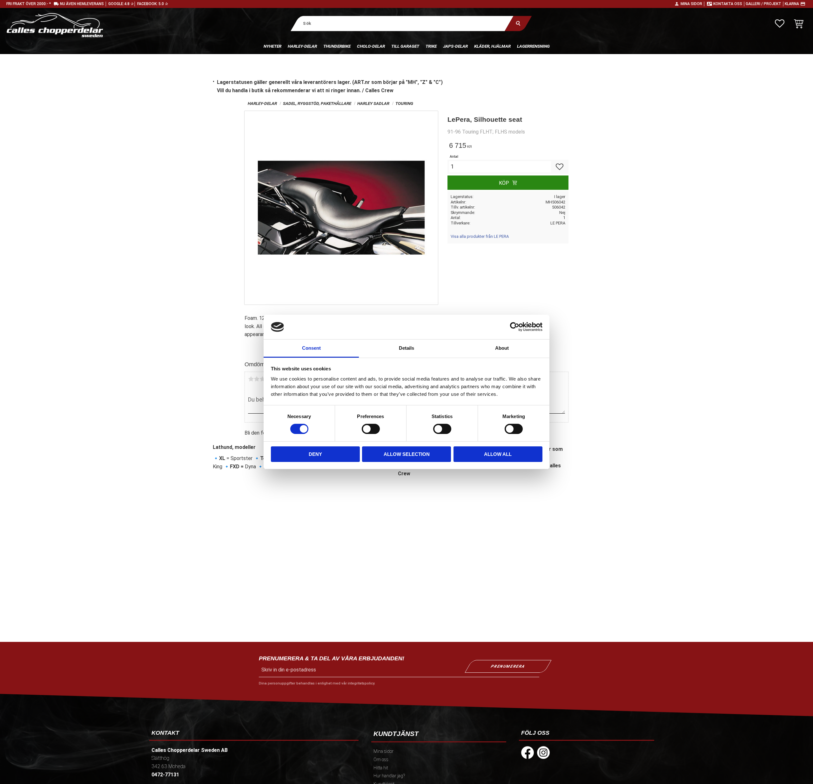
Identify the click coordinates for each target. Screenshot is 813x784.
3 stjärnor (262, 379)
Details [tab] (406, 348)
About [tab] (502, 348)
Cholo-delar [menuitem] (371, 46)
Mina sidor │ (693, 4)
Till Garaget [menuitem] (405, 46)
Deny (315, 454)
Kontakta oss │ (729, 4)
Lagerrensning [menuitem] (533, 46)
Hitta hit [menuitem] (380, 768)
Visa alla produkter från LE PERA (480, 236)
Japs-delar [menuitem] (455, 46)
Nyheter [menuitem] (272, 46)
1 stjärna (251, 379)
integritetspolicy (361, 683)
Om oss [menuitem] (380, 759)
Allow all (498, 454)
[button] (779, 23)
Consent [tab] (311, 348)
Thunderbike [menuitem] (337, 46)
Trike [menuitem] (431, 46)
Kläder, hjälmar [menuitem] (492, 46)
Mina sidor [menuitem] (383, 751)
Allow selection (407, 454)
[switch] (371, 429)
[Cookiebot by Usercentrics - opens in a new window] (514, 327)
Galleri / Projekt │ (765, 4)
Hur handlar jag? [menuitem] (389, 776)
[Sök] (518, 23)
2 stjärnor (256, 379)
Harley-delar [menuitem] (302, 46)
